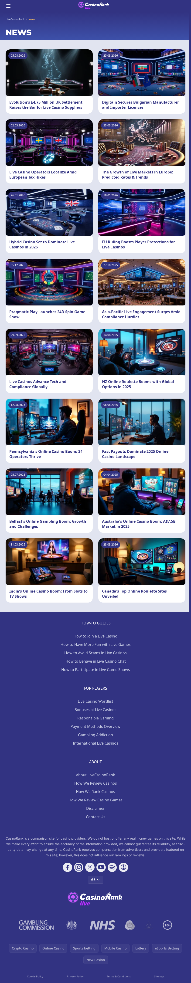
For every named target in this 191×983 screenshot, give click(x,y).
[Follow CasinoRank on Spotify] (112, 867)
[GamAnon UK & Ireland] (148, 925)
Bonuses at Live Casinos (95, 709)
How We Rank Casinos (95, 791)
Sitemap (159, 976)
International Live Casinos (95, 743)
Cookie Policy (35, 976)
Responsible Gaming (95, 718)
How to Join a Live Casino (95, 636)
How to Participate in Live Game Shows (95, 669)
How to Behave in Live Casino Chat (95, 661)
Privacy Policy (75, 976)
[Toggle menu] (8, 6)
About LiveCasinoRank (95, 774)
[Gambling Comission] (36, 925)
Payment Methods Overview (95, 726)
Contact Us (95, 816)
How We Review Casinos (95, 783)
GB (93, 879)
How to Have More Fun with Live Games (96, 644)
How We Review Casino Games (95, 800)
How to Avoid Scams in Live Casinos (95, 652)
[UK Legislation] (71, 925)
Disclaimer (95, 808)
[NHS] (103, 925)
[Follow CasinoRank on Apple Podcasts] (123, 867)
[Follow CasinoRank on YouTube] (101, 867)
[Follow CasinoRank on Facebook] (67, 867)
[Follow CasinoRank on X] (90, 867)
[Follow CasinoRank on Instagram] (78, 867)
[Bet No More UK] (130, 925)
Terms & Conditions (119, 976)
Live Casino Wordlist (95, 701)
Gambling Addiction (95, 734)
